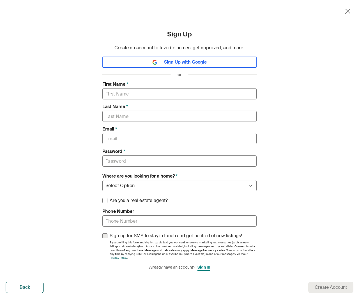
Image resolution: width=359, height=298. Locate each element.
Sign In (203, 267)
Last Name (115, 107)
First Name (115, 84)
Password (113, 151)
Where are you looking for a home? (140, 176)
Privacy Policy (118, 258)
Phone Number (118, 211)
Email (109, 129)
